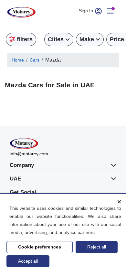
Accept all (28, 261)
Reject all (96, 246)
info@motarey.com (29, 153)
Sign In (86, 10)
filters (24, 39)
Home (18, 60)
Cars (34, 60)
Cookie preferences (39, 246)
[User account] (112, 10)
